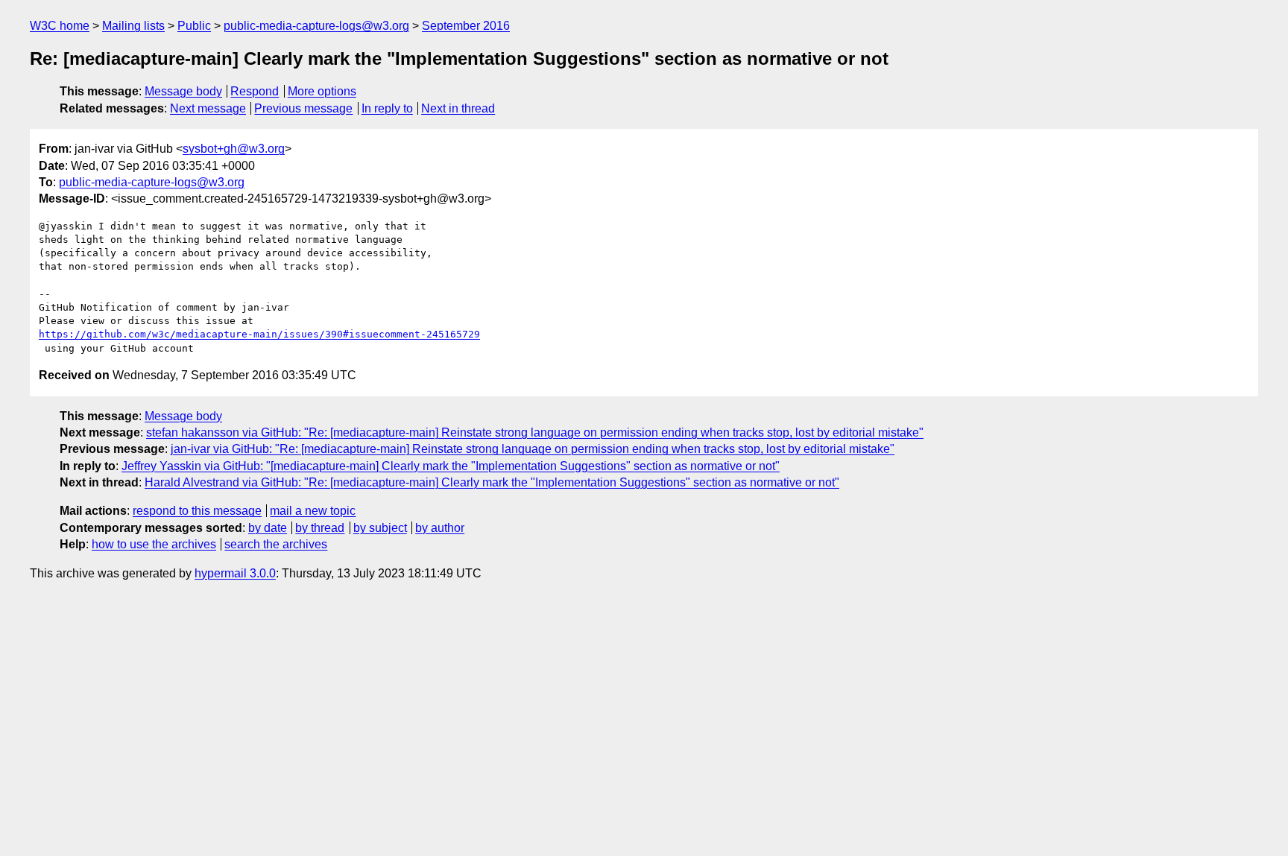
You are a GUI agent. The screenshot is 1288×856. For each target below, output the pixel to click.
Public (194, 25)
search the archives (275, 544)
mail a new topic (313, 510)
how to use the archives (154, 544)
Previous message (303, 108)
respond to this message (197, 510)
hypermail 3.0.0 (235, 573)
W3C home (59, 25)
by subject (380, 527)
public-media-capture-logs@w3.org (316, 25)
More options (322, 91)
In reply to (387, 108)
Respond (254, 91)
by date (267, 527)
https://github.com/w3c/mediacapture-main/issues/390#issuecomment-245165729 (259, 334)
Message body (183, 91)
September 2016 (466, 25)
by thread (319, 527)
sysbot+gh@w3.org (234, 148)
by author (439, 527)
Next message (208, 108)
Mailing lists (133, 25)
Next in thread (458, 108)
